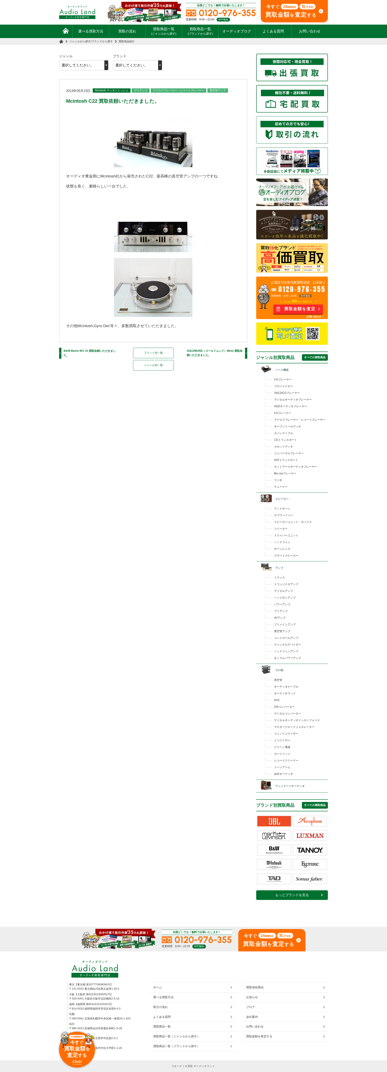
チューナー (281, 486)
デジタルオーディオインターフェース (297, 720)
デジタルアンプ (283, 590)
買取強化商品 (255, 987)
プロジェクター (283, 386)
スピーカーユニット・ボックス (293, 522)
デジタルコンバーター (287, 713)
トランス (279, 577)
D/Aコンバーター (284, 706)
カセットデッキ (283, 446)
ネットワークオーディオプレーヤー (295, 466)
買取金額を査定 (300, 309)
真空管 (278, 680)
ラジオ (278, 480)
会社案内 (252, 1017)
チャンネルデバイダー (287, 644)
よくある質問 (273, 31)
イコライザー (282, 740)
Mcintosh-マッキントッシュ (111, 90)
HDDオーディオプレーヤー (290, 406)
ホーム (157, 987)
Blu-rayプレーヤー (285, 473)
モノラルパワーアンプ (287, 658)
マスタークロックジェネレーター (294, 727)
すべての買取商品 (315, 357)
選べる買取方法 (90, 31)
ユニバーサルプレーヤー (289, 453)
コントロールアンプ (286, 637)
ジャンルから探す (80, 41)
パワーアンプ (282, 604)
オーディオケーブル (286, 686)
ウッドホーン (282, 508)
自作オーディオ (283, 774)
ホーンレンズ (282, 548)
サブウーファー (283, 515)
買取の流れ (127, 31)
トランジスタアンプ (286, 584)
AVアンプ (280, 617)
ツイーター (281, 528)
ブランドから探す (102, 41)
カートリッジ (282, 753)
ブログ (250, 1007)
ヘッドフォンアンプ (286, 651)
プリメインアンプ (285, 624)
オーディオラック (285, 693)
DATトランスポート (286, 460)
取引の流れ (160, 1007)
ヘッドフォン (282, 542)
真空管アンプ (218, 90)
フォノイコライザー (286, 733)
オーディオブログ (236, 31)
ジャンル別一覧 (153, 365)
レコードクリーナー (286, 760)
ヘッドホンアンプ (285, 597)
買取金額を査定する (259, 1036)
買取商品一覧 (163, 31)
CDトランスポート (285, 439)
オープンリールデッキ (287, 426)
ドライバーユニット (286, 535)
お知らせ (252, 997)
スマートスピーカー (286, 555)
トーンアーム (282, 767)
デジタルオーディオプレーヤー (293, 399)
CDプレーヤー (283, 379)
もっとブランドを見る (292, 895)
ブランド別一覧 (153, 352)
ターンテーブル (283, 433)
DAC (277, 700)
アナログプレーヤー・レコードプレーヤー (178, 90)
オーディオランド (204, 1066)
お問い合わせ (309, 31)
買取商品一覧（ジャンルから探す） (176, 1036)
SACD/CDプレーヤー (287, 392)
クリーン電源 (282, 747)
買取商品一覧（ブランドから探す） (176, 1046)
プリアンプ (140, 90)
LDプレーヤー (282, 413)
